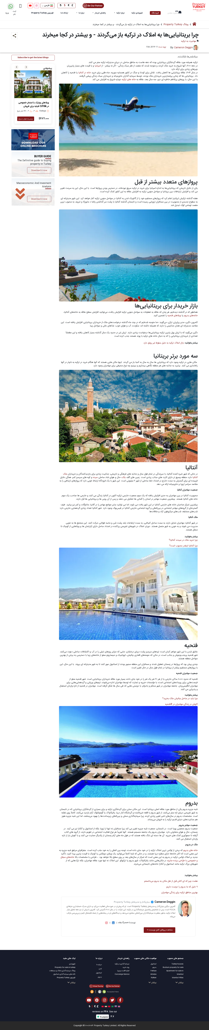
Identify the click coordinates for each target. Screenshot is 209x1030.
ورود (7, 13)
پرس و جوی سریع (26, 119)
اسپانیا (97, 66)
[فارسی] (105, 1006)
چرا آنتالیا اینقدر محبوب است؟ (183, 546)
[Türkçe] (102, 1006)
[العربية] (112, 1006)
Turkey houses (177, 963)
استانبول (153, 963)
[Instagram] (36, 5)
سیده (95, 477)
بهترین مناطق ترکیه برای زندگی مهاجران (179, 893)
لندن (100, 968)
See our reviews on (104, 1011)
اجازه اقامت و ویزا (123, 970)
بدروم (154, 967)
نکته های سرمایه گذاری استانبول (64, 974)
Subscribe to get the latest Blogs (33, 57)
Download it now (39, 170)
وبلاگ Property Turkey (176, 24)
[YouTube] (30, 5)
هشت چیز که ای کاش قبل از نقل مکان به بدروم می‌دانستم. (170, 881)
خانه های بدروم (190, 850)
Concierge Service (122, 974)
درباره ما (81, 13)
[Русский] (115, 1006)
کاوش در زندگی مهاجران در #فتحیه (181, 704)
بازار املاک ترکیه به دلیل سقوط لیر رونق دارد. (163, 343)
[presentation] (17, 67)
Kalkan (153, 977)
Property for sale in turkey (65, 967)
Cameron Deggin (183, 48)
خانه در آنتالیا (84, 73)
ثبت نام (14, 13)
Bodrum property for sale (173, 967)
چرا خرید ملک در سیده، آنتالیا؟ (183, 540)
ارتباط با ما (64, 13)
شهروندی (72, 963)
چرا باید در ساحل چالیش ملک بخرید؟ (180, 698)
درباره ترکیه (120, 13)
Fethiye (153, 970)
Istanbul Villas (177, 977)
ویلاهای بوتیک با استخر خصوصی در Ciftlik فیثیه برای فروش (33, 104)
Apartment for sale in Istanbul (174, 972)
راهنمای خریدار (100, 13)
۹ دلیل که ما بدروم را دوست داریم (182, 887)
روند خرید (126, 967)
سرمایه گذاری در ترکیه (122, 963)
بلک (124, 477)
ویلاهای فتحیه (174, 316)
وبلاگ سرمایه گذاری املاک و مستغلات (62, 970)
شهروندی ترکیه (137, 13)
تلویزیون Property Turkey (66, 977)
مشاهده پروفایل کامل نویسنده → (159, 930)
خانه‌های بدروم (191, 316)
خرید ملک (155, 13)
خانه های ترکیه (129, 79)
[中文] (108, 1006)
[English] (118, 1006)
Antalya (153, 974)
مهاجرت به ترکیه (188, 41)
